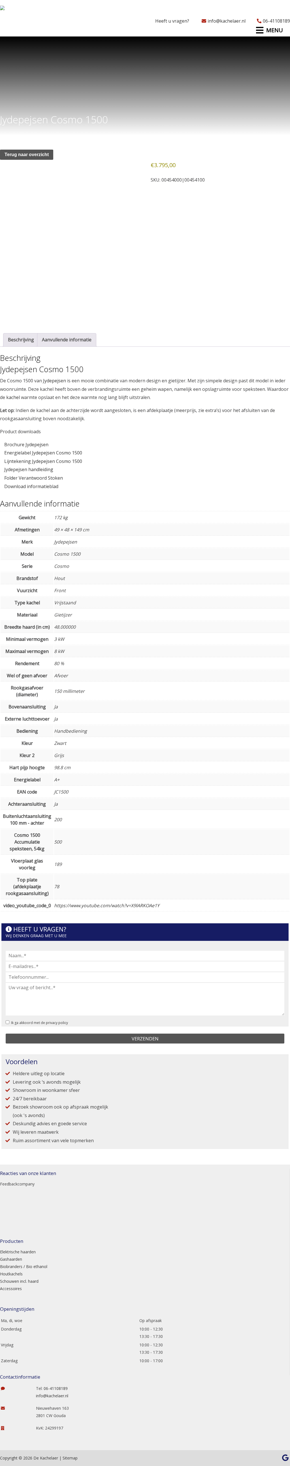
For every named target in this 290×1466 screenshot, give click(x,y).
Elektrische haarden (18, 1251)
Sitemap (70, 1458)
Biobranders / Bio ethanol (23, 1266)
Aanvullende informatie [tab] (66, 340)
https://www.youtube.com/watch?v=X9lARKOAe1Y (106, 905)
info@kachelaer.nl (227, 21)
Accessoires (11, 1288)
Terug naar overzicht (27, 154)
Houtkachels (11, 1274)
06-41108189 (276, 21)
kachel (13, 397)
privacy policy (57, 1022)
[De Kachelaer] (16, 10)
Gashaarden (11, 1259)
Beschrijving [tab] (21, 340)
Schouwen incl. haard (19, 1281)
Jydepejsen (54, 381)
